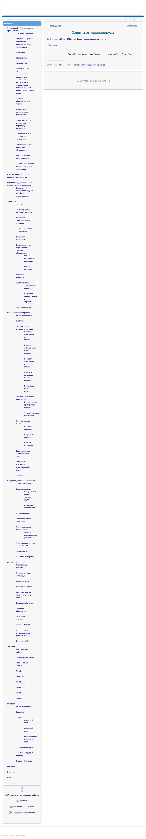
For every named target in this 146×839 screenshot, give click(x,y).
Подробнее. (127, 54)
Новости (63, 65)
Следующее (133, 26)
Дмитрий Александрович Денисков (91, 39)
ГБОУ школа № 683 (17, 836)
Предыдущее (54, 26)
